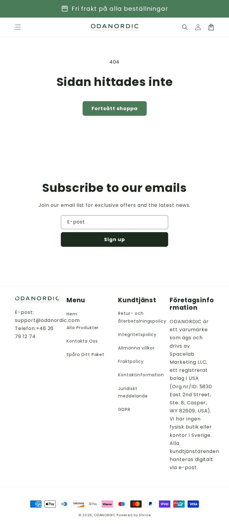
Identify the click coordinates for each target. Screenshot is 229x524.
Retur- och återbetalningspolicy (142, 317)
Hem (71, 314)
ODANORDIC (104, 515)
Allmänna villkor (136, 348)
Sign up (114, 239)
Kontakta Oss (82, 341)
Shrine (145, 515)
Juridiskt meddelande (133, 392)
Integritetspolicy (137, 334)
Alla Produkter (82, 328)
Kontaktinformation (141, 375)
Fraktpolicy (131, 361)
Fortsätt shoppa (115, 108)
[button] (184, 27)
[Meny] (17, 27)
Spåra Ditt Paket (85, 354)
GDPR (124, 409)
